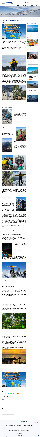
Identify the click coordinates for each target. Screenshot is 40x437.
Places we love (24, 5)
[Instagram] (5, 393)
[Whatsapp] (10, 393)
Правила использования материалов (10, 425)
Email (3, 408)
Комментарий (4, 399)
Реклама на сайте (19, 425)
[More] (18, 393)
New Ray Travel (7, 131)
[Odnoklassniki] (13, 393)
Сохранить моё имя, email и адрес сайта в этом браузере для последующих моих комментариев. (13, 412)
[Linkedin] (16, 393)
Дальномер (30, 36)
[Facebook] (7, 393)
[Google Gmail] (14, 393)
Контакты (37, 5)
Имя (3, 405)
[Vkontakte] (17, 393)
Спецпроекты (31, 5)
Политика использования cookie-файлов (28, 425)
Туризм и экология (30, 106)
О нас (6, 5)
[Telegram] (8, 393)
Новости (12, 5)
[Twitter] (11, 393)
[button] (25, 379)
